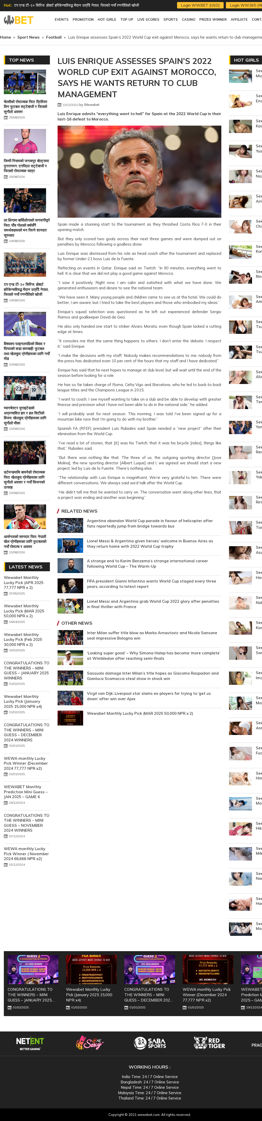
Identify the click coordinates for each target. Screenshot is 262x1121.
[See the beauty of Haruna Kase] (240, 904)
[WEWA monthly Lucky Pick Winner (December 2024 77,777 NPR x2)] (208, 969)
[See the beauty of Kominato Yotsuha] (240, 252)
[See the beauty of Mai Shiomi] (240, 929)
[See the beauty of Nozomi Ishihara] (240, 177)
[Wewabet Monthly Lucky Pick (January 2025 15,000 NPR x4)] (91, 969)
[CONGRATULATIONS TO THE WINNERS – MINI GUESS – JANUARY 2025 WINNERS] (33, 969)
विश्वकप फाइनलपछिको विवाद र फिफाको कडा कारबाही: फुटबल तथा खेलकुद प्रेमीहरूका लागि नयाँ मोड (27, 351)
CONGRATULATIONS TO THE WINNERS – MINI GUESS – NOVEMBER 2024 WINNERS (26, 823)
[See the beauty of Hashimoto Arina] (240, 578)
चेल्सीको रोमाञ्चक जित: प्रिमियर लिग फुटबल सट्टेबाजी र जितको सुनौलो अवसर (25, 106)
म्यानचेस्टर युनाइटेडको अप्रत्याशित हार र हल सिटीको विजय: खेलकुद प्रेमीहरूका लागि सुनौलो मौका (25, 415)
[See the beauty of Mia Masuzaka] (240, 76)
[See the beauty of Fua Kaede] (240, 754)
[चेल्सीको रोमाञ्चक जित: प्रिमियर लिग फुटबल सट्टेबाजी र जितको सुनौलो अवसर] (25, 82)
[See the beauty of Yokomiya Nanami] (240, 478)
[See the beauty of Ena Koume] (240, 102)
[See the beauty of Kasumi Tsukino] (240, 628)
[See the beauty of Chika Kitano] (240, 227)
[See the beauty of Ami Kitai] (240, 302)
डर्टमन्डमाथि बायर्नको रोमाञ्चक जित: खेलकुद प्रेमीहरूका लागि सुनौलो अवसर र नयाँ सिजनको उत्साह (24, 480)
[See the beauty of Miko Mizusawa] (240, 854)
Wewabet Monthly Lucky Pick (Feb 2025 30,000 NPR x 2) (23, 639)
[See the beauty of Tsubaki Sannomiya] (240, 352)
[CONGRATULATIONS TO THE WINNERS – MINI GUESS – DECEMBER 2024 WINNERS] (149, 969)
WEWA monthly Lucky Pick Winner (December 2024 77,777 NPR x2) (26, 763)
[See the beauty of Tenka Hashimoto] (240, 403)
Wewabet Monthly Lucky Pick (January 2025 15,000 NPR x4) (23, 701)
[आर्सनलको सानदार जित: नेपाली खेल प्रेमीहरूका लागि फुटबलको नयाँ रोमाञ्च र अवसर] (25, 517)
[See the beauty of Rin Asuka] (240, 277)
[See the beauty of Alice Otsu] (240, 378)
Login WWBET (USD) (200, 5)
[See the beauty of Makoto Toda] (240, 804)
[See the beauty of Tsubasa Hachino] (240, 327)
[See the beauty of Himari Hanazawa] (240, 779)
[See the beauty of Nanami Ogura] (240, 879)
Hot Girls (246, 60)
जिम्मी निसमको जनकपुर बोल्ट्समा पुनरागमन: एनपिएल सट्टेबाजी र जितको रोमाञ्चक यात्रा (26, 165)
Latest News (25, 567)
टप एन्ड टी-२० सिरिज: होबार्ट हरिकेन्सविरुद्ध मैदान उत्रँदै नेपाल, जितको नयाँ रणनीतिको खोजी (76, 5)
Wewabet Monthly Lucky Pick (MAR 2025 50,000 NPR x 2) (140, 713)
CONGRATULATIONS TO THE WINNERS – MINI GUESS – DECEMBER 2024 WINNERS (26, 732)
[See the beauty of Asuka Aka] (240, 553)
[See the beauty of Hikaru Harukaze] (240, 829)
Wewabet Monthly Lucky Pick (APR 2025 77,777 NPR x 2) (23, 582)
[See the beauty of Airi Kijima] (240, 202)
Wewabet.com (19, 20)
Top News (21, 60)
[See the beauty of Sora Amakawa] (240, 653)
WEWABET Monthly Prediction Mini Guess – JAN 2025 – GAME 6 (26, 791)
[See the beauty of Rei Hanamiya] (240, 453)
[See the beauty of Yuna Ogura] (240, 428)
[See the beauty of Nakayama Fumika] (240, 603)
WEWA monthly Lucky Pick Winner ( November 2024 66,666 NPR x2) (26, 853)
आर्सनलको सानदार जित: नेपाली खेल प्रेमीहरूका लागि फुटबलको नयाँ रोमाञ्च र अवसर (25, 541)
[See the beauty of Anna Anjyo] (240, 729)
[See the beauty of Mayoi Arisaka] (240, 703)
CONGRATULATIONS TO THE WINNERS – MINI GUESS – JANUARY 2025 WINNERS (26, 670)
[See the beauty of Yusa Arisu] (240, 152)
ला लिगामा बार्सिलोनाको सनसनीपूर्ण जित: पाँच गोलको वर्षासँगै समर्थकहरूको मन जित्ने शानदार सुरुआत (27, 228)
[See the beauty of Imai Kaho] (240, 678)
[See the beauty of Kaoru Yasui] (240, 127)
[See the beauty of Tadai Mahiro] (240, 528)
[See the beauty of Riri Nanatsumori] (240, 503)
